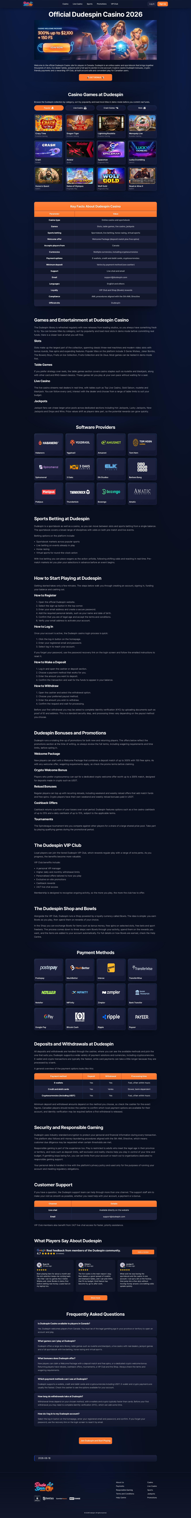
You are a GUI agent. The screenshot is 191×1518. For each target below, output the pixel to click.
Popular (47, 108)
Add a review (143, 1252)
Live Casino (78, 108)
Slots (140, 108)
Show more (95, 1298)
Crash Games (109, 108)
